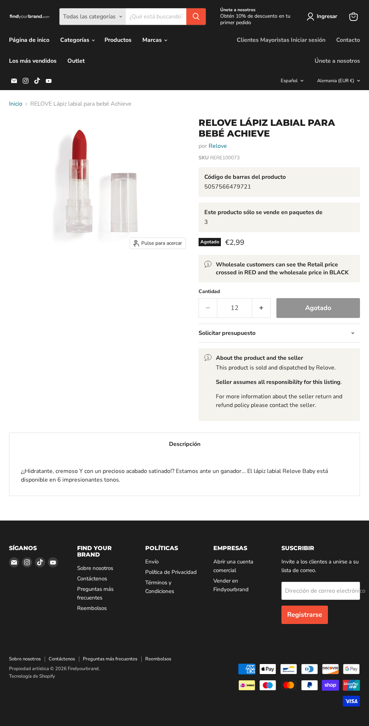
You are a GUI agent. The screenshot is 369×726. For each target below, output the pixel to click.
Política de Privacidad (171, 572)
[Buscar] (196, 16)
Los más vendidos (33, 61)
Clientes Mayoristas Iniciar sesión (281, 40)
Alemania (335, 81)
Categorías (75, 40)
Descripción (184, 444)
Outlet (76, 61)
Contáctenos (92, 578)
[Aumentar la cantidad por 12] (261, 308)
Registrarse (304, 614)
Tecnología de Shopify (32, 676)
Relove (218, 146)
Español (289, 81)
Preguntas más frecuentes (110, 659)
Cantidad (209, 292)
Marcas (152, 40)
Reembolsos (92, 608)
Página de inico (29, 40)
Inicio (15, 104)
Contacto (348, 40)
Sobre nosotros (95, 568)
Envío (152, 561)
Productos (118, 40)
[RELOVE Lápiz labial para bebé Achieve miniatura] (19, 129)
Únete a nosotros (337, 61)
